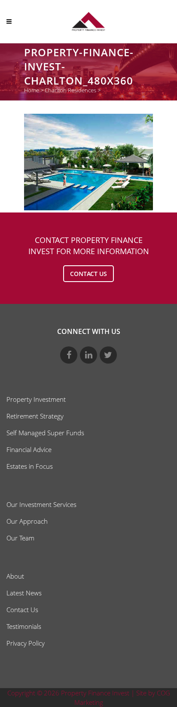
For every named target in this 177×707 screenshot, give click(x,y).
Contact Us (22, 609)
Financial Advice (29, 449)
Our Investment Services (41, 504)
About (15, 576)
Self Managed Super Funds (45, 432)
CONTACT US (88, 274)
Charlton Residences (70, 90)
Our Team (20, 538)
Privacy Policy (25, 643)
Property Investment (36, 399)
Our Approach (27, 521)
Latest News (24, 593)
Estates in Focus (29, 466)
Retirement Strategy (35, 416)
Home (31, 90)
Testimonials (23, 626)
